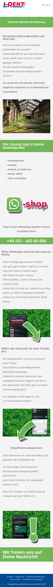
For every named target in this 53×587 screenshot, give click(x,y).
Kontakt (10, 576)
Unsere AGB (15, 579)
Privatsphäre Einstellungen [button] (32, 579)
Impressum (19, 576)
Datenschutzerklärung (35, 576)
